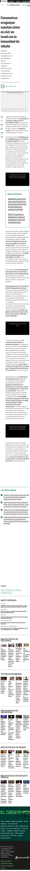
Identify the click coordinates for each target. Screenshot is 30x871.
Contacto (3, 868)
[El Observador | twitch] (28, 816)
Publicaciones (19, 833)
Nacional (4, 823)
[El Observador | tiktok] (28, 813)
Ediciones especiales (7, 833)
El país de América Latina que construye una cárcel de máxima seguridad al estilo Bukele (14, 617)
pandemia (17, 590)
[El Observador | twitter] (16, 813)
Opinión (3, 831)
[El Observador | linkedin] (18, 816)
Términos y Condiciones (7, 865)
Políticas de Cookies (6, 861)
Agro (17, 826)
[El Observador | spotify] (22, 816)
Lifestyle (25, 828)
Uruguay (4, 1)
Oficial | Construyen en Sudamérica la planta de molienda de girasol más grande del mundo (14, 612)
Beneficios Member (17, 821)
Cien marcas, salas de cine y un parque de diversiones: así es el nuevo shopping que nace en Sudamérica (14, 629)
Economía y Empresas (7, 826)
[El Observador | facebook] (19, 813)
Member (7, 821)
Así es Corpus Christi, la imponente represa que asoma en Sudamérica (13, 623)
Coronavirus (9, 590)
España (20, 835)
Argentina (11, 1)
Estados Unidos (5, 838)
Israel (2, 590)
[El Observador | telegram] (25, 816)
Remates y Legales (19, 831)
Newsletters (5, 835)
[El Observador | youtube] (25, 813)
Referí (26, 821)
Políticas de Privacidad (6, 863)
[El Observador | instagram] (22, 813)
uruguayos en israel (6, 592)
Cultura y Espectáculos (13, 828)
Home (2, 821)
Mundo (24, 5)
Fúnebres (9, 831)
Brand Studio (24, 826)
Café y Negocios (13, 823)
